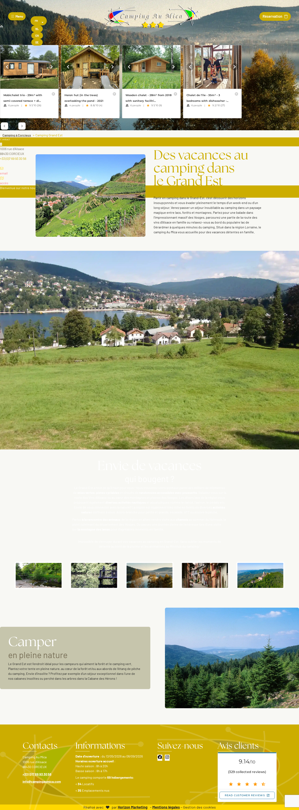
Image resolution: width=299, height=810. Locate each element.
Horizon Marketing (132, 807)
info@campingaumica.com (42, 781)
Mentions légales (166, 807)
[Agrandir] (57, 567)
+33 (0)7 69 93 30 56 (37, 774)
